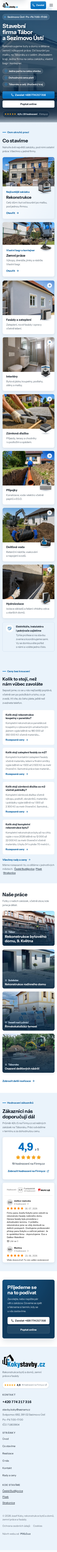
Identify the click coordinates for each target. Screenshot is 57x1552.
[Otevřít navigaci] (51, 5)
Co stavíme (8, 1446)
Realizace (7, 1453)
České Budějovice (24, 868)
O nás (5, 1460)
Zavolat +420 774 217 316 (30, 94)
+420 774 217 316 (16, 1402)
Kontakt (7, 1468)
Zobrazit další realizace (16, 1080)
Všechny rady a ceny (14, 859)
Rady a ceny (9, 1475)
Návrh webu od (16, 1533)
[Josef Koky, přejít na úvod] (10, 5)
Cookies (37, 1525)
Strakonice (9, 872)
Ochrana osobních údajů (16, 1525)
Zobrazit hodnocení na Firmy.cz (26, 1171)
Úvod (5, 1438)
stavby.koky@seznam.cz (16, 1409)
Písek (39, 868)
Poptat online (28, 104)
